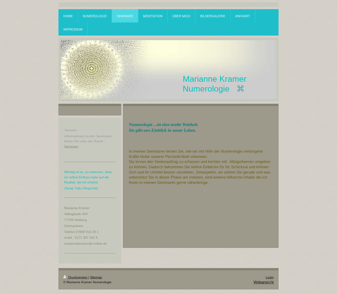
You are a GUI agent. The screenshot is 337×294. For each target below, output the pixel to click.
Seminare (71, 146)
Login (270, 277)
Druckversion (77, 277)
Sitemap (96, 277)
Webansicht (264, 282)
